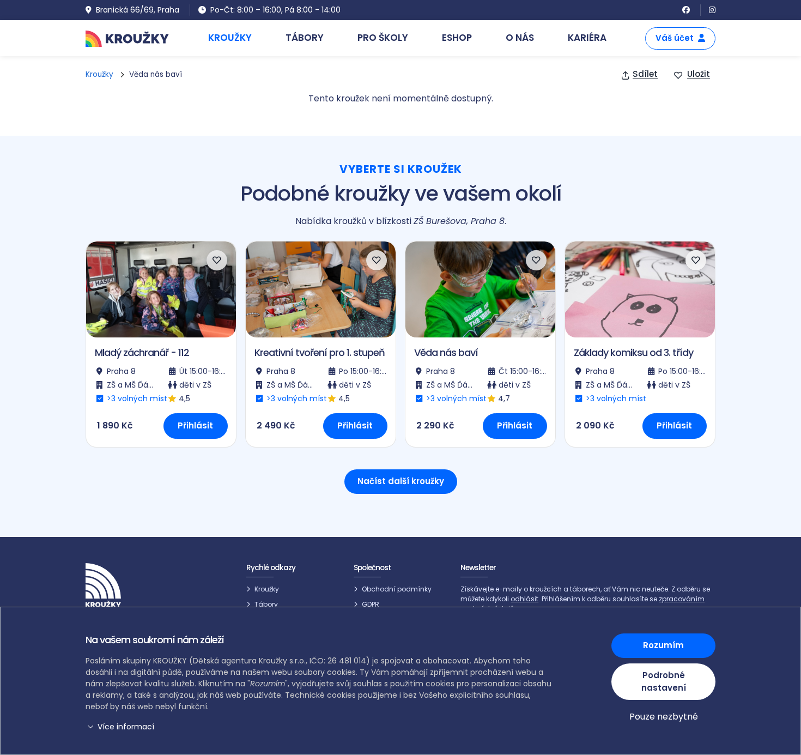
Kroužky (99, 74)
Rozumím (663, 645)
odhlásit (524, 598)
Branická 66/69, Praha (137, 9)
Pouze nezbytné (663, 716)
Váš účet (675, 38)
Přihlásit (195, 425)
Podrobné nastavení (663, 681)
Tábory (266, 604)
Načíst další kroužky (400, 481)
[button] (320, 727)
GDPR (370, 604)
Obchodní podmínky (397, 589)
